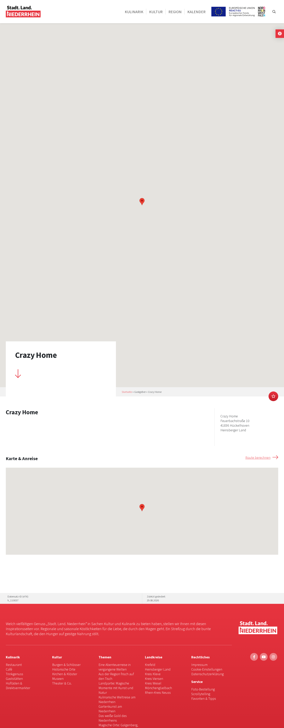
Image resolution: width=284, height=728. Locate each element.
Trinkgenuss (14, 674)
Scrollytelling (200, 694)
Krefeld (150, 664)
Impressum (199, 664)
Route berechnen (257, 457)
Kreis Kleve (153, 674)
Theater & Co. (62, 683)
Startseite (127, 392)
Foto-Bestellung (203, 689)
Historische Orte (63, 669)
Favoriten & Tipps (203, 698)
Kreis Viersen (154, 678)
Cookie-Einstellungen (206, 669)
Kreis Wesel (153, 683)
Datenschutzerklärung (207, 674)
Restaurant (14, 664)
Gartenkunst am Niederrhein (110, 708)
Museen (58, 678)
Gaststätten (14, 678)
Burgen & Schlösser (66, 664)
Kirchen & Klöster (64, 674)
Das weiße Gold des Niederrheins (113, 718)
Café (9, 669)
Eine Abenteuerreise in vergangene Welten (115, 667)
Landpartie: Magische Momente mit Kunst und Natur (116, 688)
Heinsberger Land (158, 669)
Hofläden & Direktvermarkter (18, 685)
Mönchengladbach (158, 688)
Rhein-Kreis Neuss (158, 692)
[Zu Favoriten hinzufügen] (273, 396)
